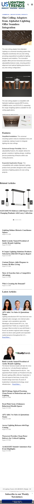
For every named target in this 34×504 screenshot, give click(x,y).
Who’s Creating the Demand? (13, 284)
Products (24, 14)
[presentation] (17, 198)
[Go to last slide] (2, 202)
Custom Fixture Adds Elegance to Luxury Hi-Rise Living (15, 263)
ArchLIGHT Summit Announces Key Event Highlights (16, 448)
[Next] (31, 202)
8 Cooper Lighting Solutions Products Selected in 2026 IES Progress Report (17, 253)
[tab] (13, 219)
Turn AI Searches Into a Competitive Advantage (16, 274)
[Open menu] (32, 4)
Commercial (6, 14)
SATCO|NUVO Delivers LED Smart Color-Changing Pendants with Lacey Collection (16, 211)
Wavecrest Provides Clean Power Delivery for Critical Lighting (14, 437)
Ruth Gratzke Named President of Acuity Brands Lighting (15, 242)
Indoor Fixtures (15, 14)
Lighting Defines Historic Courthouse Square (16, 231)
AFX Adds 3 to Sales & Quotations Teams (15, 313)
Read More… (6, 337)
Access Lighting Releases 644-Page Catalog (15, 426)
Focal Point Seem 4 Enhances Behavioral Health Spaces (13, 405)
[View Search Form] (28, 4)
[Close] (32, 493)
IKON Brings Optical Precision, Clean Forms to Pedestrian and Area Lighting (16, 393)
